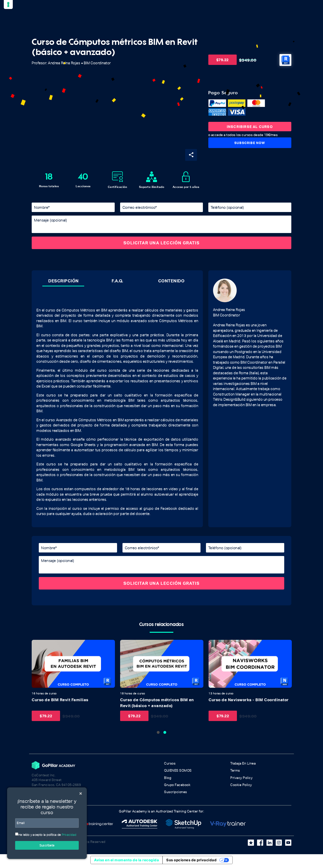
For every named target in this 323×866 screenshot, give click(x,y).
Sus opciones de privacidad (191, 860)
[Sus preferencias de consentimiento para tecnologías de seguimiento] (8, 4)
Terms (235, 770)
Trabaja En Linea (243, 763)
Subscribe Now (249, 143)
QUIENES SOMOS (178, 770)
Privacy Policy (241, 778)
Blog (167, 778)
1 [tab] (158, 732)
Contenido (171, 280)
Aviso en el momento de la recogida (126, 860)
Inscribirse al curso (250, 126)
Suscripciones (175, 792)
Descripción (63, 280)
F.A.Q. (117, 280)
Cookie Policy (241, 785)
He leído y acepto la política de (47, 834)
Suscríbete (47, 845)
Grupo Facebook (177, 785)
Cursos (169, 763)
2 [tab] (164, 732)
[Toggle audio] (36, 644)
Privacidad (69, 834)
